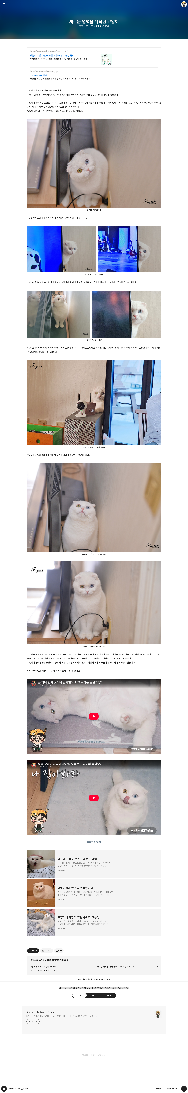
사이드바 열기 (4, 4)
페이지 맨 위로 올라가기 (184, 1089)
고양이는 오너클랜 (38, 75)
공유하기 (94, 995)
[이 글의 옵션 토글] (37, 950)
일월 (49, 960)
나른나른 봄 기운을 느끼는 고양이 (43, 970)
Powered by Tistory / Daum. (18, 1089)
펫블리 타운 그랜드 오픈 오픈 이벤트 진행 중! (51, 55)
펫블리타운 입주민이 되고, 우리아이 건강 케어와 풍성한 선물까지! (59, 59)
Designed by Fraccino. (172, 1088)
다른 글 (108, 995)
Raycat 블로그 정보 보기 (184, 4)
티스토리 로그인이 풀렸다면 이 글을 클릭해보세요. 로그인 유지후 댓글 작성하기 (94, 988)
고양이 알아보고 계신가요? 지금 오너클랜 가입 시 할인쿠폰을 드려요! (60, 79)
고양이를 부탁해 (37, 960)
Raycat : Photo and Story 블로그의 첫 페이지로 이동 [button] (94, 4)
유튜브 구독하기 (94, 842)
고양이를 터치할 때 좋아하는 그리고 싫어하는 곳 (114, 966)
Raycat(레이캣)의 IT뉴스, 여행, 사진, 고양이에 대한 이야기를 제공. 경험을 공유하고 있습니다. (61, 1016)
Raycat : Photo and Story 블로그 (4, 1089)
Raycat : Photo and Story (40, 1012)
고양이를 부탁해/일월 (102, 26)
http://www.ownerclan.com (41, 71)
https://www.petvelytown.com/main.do (46, 51)
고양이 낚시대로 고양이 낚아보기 (43, 966)
